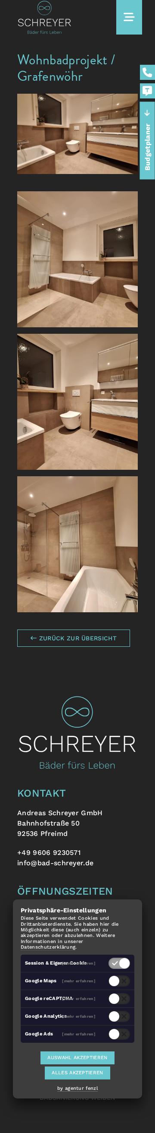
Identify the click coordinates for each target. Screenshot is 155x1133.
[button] (77, 259)
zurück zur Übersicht (77, 638)
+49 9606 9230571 (49, 852)
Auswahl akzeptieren (77, 1057)
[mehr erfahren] (79, 963)
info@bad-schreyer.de (55, 863)
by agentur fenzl (77, 1088)
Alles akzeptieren (77, 1073)
